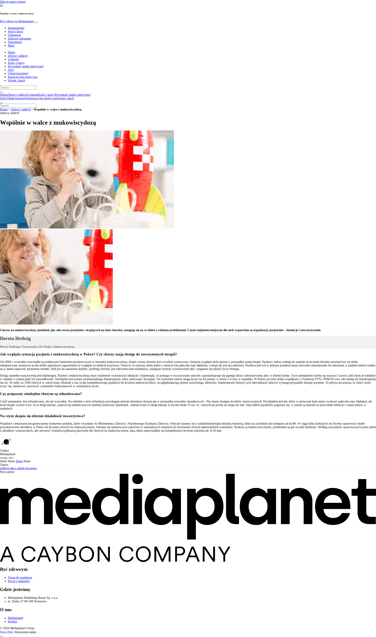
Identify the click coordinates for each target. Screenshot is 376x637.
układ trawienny (27, 468)
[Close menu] (1, 102)
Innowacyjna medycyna (22, 77)
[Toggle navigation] (36, 22)
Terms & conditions (20, 577)
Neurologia (15, 42)
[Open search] (1, 92)
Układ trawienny (18, 73)
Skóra (11, 52)
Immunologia (16, 28)
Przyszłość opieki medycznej (25, 66)
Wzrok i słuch (16, 80)
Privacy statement (19, 581)
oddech (5, 468)
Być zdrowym (17, 21)
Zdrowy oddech (18, 55)
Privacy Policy (7, 632)
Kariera (12, 621)
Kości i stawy (16, 62)
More (11, 45)
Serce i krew (15, 31)
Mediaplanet (15, 618)
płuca (13, 468)
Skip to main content (12, 1)
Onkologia (14, 35)
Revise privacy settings (25, 632)
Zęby (11, 70)
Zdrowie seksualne (19, 38)
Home (4, 109)
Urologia (13, 59)
